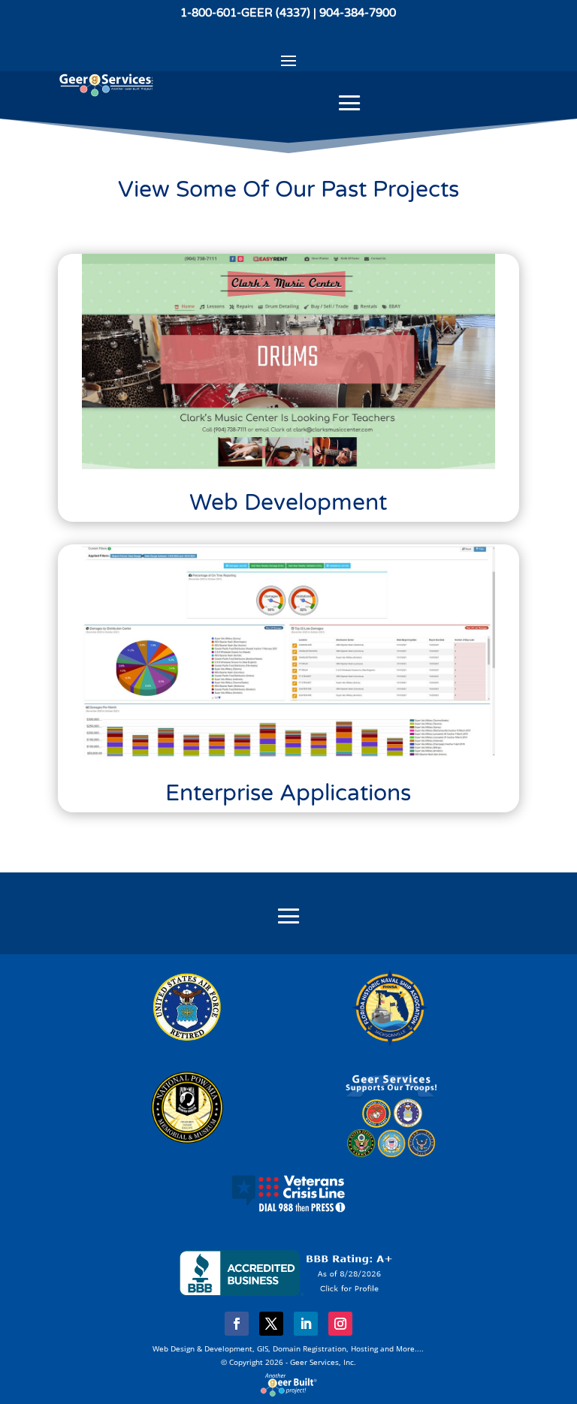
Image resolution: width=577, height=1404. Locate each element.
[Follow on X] (271, 1324)
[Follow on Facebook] (237, 1324)
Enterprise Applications (288, 793)
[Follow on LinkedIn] (306, 1324)
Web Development (288, 503)
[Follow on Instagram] (340, 1324)
